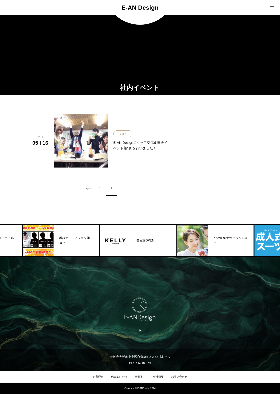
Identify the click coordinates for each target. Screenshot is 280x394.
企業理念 (98, 376)
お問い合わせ (179, 376)
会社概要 (158, 376)
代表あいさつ (119, 376)
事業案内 (140, 376)
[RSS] (140, 330)
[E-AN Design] (140, 309)
